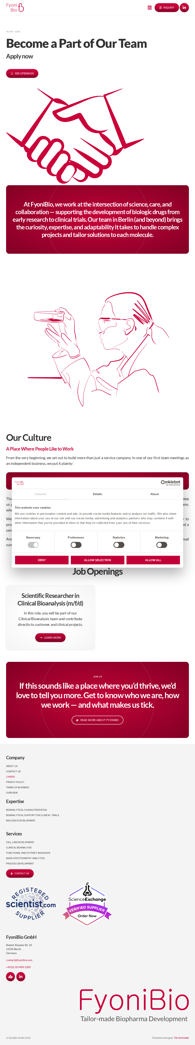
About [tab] (154, 494)
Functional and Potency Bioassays (28, 852)
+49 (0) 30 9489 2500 (18, 967)
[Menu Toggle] (150, 8)
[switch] (76, 545)
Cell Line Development (20, 842)
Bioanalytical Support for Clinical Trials (32, 815)
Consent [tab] (40, 494)
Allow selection (97, 560)
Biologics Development (20, 820)
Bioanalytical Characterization (26, 809)
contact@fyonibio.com (19, 960)
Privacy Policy (15, 782)
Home (9, 31)
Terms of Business (17, 787)
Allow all (153, 560)
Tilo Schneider (181, 1037)
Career (10, 776)
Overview (12, 792)
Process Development (20, 863)
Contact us (13, 771)
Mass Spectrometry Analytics (25, 858)
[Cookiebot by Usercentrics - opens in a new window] (163, 483)
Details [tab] (97, 494)
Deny (42, 560)
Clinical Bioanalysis (18, 847)
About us (12, 766)
